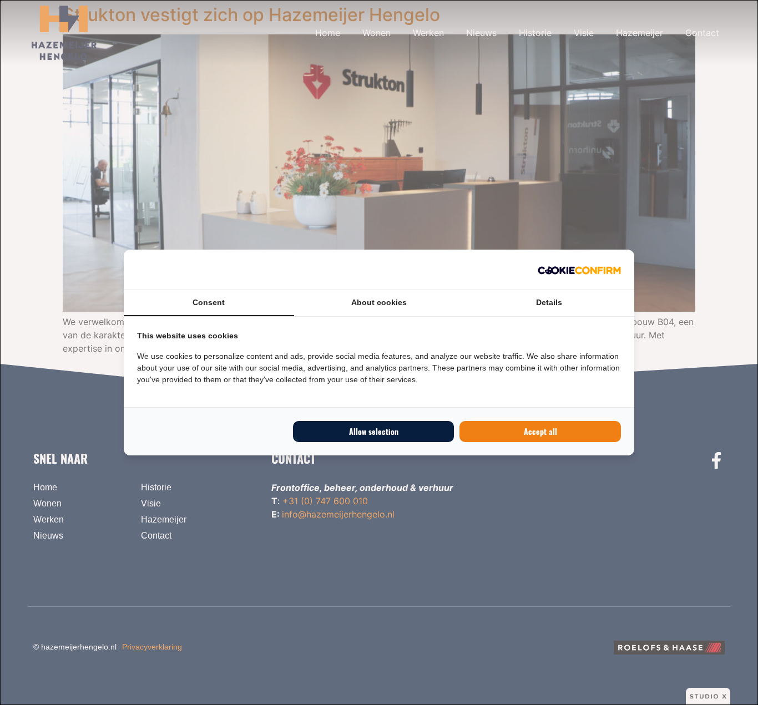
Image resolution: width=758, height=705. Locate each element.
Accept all (540, 431)
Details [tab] (549, 302)
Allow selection (373, 431)
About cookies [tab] (379, 302)
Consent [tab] (209, 302)
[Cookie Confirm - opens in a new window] (579, 269)
